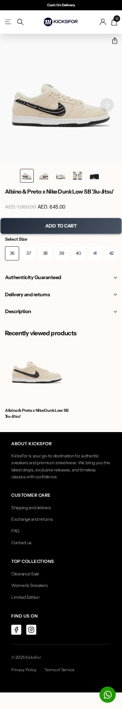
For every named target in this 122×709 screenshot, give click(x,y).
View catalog (8, 22)
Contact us (21, 542)
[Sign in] (103, 21)
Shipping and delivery (31, 507)
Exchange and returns (32, 519)
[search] (20, 22)
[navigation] (27, 176)
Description (18, 311)
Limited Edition (25, 597)
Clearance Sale (25, 574)
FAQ (15, 531)
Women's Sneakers (29, 585)
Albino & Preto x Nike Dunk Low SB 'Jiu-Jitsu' (36, 413)
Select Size (16, 239)
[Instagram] (31, 630)
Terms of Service (59, 669)
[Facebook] (16, 630)
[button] (112, 41)
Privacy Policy (24, 669)
